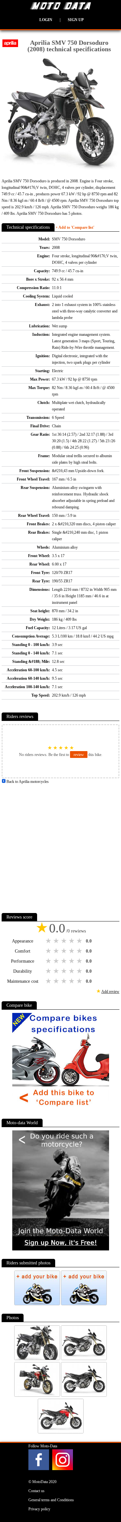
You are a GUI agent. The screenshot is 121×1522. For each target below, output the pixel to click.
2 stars (57, 941)
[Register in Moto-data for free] (60, 1249)
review (79, 754)
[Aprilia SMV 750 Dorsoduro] (37, 1359)
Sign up (76, 20)
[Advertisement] (60, 846)
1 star (49, 941)
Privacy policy (39, 1509)
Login (45, 20)
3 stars (64, 941)
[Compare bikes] (60, 1109)
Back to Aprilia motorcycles (27, 781)
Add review (110, 991)
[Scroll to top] (108, 1498)
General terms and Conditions (51, 1500)
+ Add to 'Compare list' (74, 227)
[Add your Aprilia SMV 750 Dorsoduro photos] (37, 1304)
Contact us (36, 1491)
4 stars (72, 941)
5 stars (80, 941)
